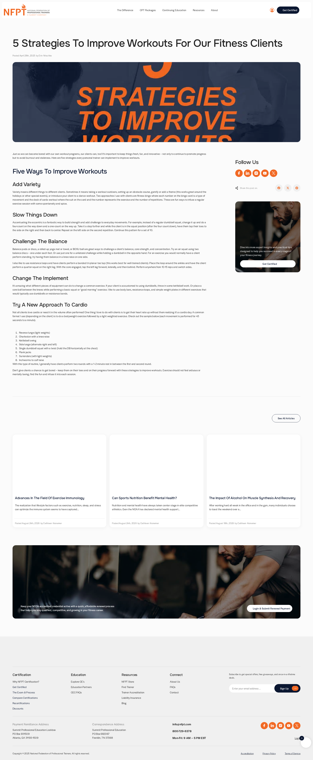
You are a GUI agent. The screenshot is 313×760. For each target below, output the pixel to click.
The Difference (125, 10)
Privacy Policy (269, 753)
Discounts (18, 708)
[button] (279, 188)
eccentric (37, 222)
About (214, 10)
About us (175, 681)
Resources (199, 10)
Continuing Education (174, 10)
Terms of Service (292, 753)
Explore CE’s (77, 681)
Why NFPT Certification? (26, 681)
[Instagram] (256, 173)
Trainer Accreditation (133, 692)
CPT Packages (148, 10)
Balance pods (20, 249)
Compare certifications (25, 697)
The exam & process (24, 692)
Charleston (25, 336)
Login (298, 738)
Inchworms (25, 360)
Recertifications (21, 703)
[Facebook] (239, 173)
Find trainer (128, 687)
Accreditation (247, 753)
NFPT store (128, 681)
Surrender (24, 356)
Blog (124, 703)
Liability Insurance (131, 697)
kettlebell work (181, 285)
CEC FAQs (76, 692)
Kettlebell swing (27, 340)
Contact (174, 692)
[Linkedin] (247, 173)
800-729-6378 (182, 731)
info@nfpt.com (181, 724)
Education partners (81, 687)
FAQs (172, 687)
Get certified (20, 687)
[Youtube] (265, 173)
